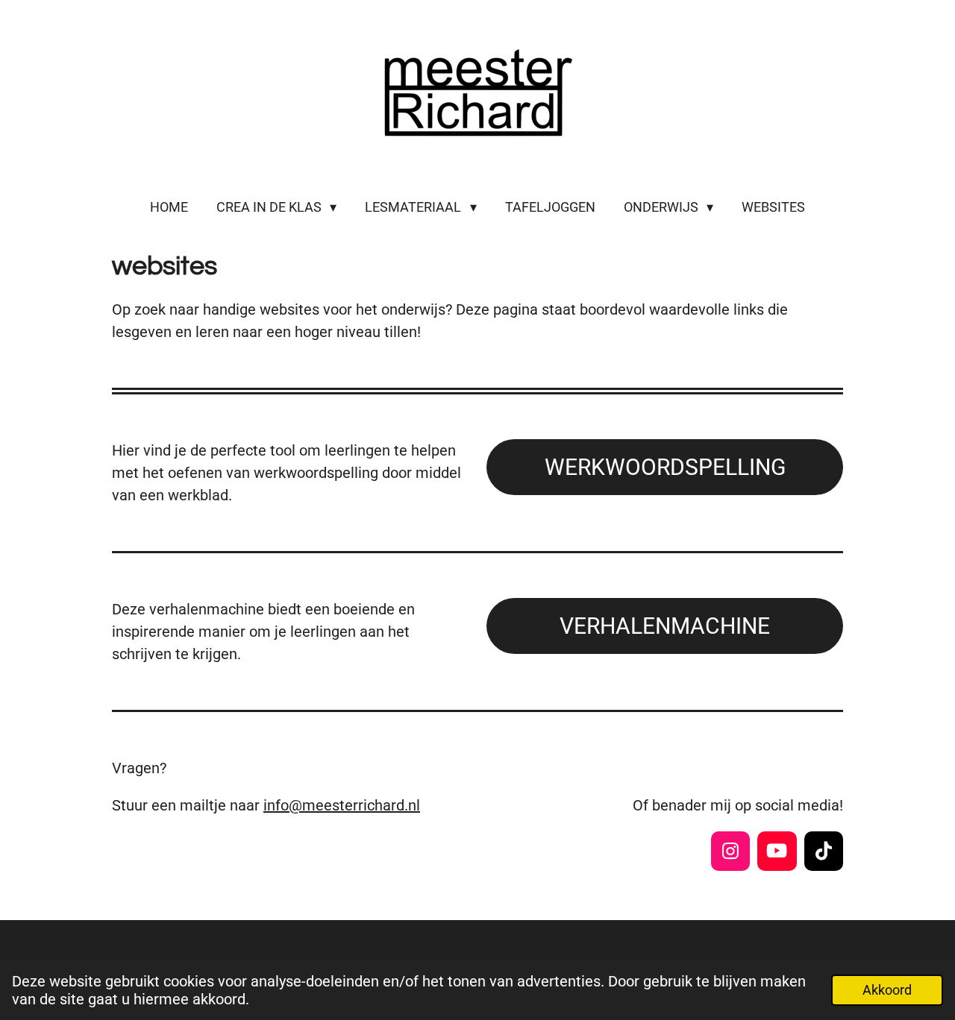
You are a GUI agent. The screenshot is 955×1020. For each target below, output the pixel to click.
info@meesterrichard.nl (341, 805)
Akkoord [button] (887, 990)
